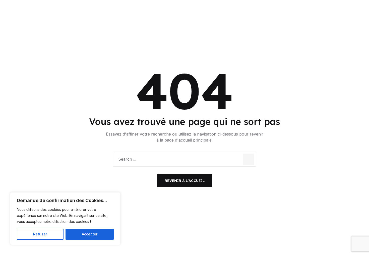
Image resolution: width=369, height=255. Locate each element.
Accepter (89, 234)
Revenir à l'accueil (185, 180)
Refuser (40, 234)
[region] (65, 218)
